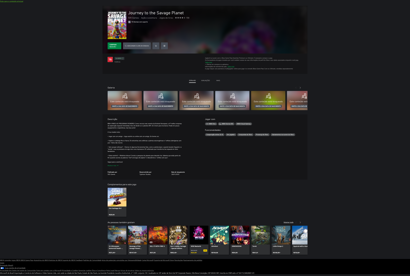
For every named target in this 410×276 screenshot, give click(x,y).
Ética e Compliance (99, 270)
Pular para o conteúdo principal (11, 1)
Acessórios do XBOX (41, 260)
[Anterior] (296, 87)
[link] (117, 202)
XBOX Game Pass (27, 260)
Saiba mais (208, 62)
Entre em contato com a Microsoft (48, 270)
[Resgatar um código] (164, 45)
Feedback (79, 260)
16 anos (118, 58)
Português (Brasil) (6, 265)
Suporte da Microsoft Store (164, 260)
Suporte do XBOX (69, 260)
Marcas (117, 270)
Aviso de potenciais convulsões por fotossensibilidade (121, 260)
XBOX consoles (5, 260)
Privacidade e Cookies (70, 270)
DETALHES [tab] (192, 80)
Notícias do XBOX (55, 260)
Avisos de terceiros (127, 270)
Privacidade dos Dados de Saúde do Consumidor (18, 270)
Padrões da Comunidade (92, 260)
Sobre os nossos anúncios (144, 270)
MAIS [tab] (218, 80)
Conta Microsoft (148, 260)
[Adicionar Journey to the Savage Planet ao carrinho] (155, 45)
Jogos (2, 263)
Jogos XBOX (16, 260)
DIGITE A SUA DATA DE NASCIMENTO (124, 106)
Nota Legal (110, 270)
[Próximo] (300, 87)
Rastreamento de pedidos (192, 260)
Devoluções (178, 260)
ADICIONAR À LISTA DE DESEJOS (138, 46)
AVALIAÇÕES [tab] (205, 80)
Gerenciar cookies (85, 270)
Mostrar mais (112, 165)
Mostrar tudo (288, 222)
